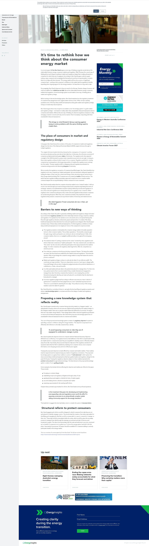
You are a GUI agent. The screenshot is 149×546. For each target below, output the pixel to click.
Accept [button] (96, 11)
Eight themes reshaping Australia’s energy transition (53, 478)
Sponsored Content (7, 29)
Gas (3, 22)
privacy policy (105, 88)
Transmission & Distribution (9, 17)
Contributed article (7, 31)
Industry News (5, 27)
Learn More (46, 487)
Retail (3, 19)
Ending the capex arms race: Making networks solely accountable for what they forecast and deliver (83, 475)
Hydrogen (4, 24)
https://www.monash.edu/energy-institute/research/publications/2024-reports (60, 434)
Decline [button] (102, 11)
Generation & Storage (8, 15)
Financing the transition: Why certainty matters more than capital (113, 478)
